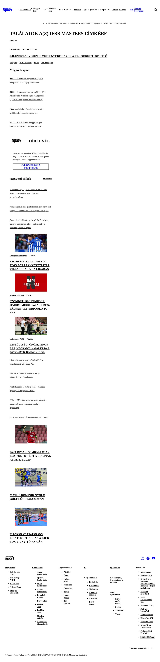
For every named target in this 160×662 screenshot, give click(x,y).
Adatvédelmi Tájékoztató (145, 626)
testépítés (13, 63)
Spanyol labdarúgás (18, 256)
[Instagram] (142, 558)
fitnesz (36, 63)
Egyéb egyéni (66, 596)
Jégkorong (93, 589)
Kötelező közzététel (144, 592)
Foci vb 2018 (40, 605)
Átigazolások (15, 587)
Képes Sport (85, 23)
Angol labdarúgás (42, 573)
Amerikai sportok (93, 593)
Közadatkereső (146, 615)
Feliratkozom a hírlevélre (31, 166)
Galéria (115, 10)
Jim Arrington (47, 63)
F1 (85, 10)
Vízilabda (93, 598)
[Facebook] (148, 558)
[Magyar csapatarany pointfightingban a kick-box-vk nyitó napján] (31, 525)
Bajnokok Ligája (41, 596)
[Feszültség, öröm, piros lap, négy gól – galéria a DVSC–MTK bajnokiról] (31, 334)
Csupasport (96, 23)
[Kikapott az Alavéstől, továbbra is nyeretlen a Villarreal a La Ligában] (31, 251)
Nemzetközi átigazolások (42, 623)
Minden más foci (17, 295)
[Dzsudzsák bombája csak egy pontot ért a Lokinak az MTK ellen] (31, 443)
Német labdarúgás (42, 590)
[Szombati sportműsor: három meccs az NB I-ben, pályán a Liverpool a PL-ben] (31, 291)
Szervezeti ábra (147, 605)
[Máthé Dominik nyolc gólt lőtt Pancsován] (31, 486)
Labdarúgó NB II (15, 579)
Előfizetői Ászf (146, 622)
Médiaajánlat (146, 575)
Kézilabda (93, 582)
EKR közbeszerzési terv (146, 599)
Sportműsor (74, 23)
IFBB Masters (26, 63)
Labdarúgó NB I (17, 339)
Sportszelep (115, 568)
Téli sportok (67, 602)
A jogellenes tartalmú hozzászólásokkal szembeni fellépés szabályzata (147, 583)
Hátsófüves (14, 583)
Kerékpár (68, 585)
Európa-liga (42, 601)
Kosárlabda (94, 585)
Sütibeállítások (148, 637)
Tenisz (66, 592)
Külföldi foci (37, 568)
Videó (117, 614)
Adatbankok (25, 10)
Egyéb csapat (91, 603)
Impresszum (145, 572)
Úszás (66, 575)
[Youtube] (153, 558)
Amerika (77, 10)
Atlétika (67, 572)
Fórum (118, 607)
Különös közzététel (144, 610)
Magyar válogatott (14, 591)
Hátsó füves (108, 23)
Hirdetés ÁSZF (146, 618)
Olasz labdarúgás (42, 584)
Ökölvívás (68, 588)
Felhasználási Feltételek (146, 632)
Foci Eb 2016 (40, 611)
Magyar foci (10, 568)
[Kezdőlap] (7, 10)
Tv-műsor (119, 610)
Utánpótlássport (120, 23)
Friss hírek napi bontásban (57, 23)
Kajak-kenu (67, 580)
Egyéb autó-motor (118, 601)
